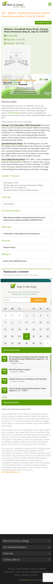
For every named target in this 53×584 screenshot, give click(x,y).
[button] (26, 287)
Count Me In (38, 300)
